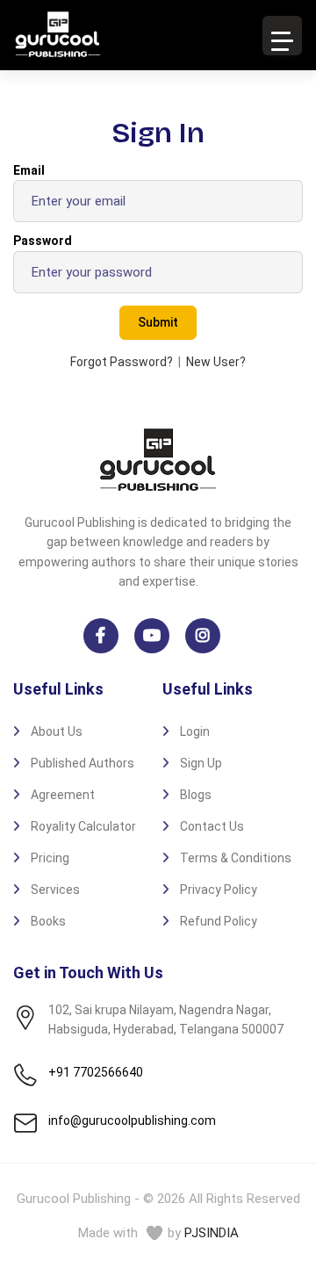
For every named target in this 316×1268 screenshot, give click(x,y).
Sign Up (201, 763)
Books (48, 921)
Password (42, 241)
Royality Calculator (83, 826)
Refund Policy (218, 921)
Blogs (196, 795)
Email (29, 170)
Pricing (50, 858)
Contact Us (212, 826)
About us (57, 731)
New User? (216, 362)
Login (195, 731)
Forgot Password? (121, 362)
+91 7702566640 (95, 1072)
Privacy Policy (218, 890)
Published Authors (82, 763)
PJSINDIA (211, 1233)
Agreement (63, 795)
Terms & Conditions (235, 858)
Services (55, 890)
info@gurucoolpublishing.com (132, 1120)
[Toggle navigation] (282, 35)
